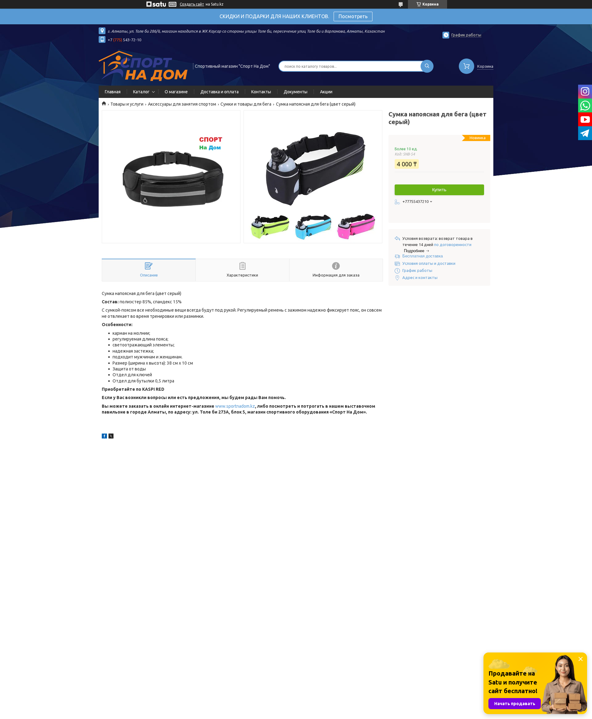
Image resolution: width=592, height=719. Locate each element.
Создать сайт (192, 4)
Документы (295, 92)
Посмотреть (353, 16)
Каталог (141, 92)
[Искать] (427, 66)
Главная (113, 92)
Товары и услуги (126, 104)
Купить (439, 189)
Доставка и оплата (219, 92)
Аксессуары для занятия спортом (182, 104)
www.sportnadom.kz (235, 406)
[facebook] (104, 436)
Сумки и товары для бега (245, 104)
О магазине (176, 92)
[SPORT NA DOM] (143, 65)
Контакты (261, 92)
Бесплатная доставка (422, 256)
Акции (326, 92)
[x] (111, 436)
